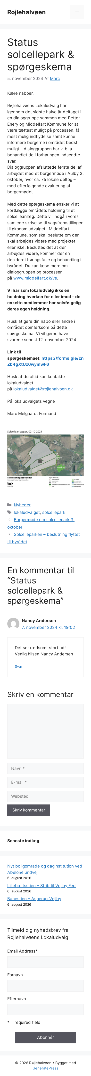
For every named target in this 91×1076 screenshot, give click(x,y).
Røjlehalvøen (26, 12)
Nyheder (22, 504)
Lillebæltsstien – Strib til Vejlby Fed (41, 885)
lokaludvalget (27, 512)
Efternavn (16, 998)
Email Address (22, 951)
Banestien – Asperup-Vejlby (34, 898)
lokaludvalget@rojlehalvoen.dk (43, 389)
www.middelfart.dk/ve (35, 278)
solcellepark (53, 512)
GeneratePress (45, 1068)
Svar (18, 666)
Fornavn (15, 974)
